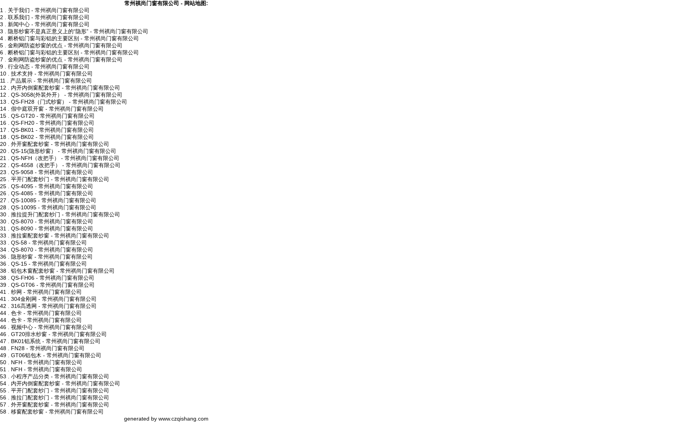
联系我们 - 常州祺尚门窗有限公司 (49, 17)
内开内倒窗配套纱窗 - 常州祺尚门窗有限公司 (65, 88)
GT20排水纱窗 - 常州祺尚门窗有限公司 (59, 334)
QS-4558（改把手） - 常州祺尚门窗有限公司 (65, 165)
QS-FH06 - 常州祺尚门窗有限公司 (52, 278)
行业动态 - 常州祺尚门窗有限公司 (49, 66)
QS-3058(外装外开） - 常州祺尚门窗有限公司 (66, 95)
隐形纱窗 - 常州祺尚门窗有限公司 (52, 257)
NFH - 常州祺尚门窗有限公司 (46, 362)
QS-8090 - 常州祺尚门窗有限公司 (52, 228)
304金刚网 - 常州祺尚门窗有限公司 (54, 299)
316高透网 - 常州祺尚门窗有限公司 (54, 306)
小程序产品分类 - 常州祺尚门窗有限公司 (60, 376)
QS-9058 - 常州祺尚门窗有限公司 (52, 172)
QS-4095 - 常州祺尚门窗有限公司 (52, 186)
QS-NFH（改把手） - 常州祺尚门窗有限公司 (65, 158)
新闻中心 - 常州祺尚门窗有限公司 (49, 24)
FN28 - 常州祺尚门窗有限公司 (47, 348)
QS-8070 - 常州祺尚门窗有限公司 (52, 221)
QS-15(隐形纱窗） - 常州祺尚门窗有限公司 (63, 151)
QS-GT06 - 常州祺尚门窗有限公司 (53, 285)
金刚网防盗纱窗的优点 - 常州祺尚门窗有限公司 (65, 45)
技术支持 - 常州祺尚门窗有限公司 (52, 73)
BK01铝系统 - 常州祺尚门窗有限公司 (56, 341)
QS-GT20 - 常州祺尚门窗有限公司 (53, 116)
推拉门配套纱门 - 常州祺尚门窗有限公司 (60, 397)
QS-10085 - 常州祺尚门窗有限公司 (53, 200)
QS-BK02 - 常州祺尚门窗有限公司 (52, 137)
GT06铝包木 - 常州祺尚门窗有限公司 (56, 355)
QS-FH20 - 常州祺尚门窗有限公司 (52, 123)
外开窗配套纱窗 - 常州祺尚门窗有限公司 (60, 144)
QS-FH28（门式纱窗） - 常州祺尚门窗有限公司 (69, 102)
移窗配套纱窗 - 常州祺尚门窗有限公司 (57, 411)
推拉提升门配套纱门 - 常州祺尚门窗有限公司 (65, 214)
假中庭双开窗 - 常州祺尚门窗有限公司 (57, 109)
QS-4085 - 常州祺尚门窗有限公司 (52, 193)
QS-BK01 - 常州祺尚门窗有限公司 (52, 130)
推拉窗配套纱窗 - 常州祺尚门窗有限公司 (60, 235)
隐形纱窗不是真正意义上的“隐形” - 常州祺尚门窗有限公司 (78, 31)
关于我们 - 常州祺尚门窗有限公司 (49, 10)
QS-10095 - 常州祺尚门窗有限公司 (53, 207)
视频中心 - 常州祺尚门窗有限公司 (52, 327)
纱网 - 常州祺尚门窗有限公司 (46, 292)
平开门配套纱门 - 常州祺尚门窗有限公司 (60, 179)
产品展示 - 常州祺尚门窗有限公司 (51, 80)
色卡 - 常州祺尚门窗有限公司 (46, 313)
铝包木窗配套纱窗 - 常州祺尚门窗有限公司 (63, 271)
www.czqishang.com (183, 418)
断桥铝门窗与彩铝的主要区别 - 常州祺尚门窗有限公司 (73, 38)
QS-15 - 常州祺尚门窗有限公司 (49, 264)
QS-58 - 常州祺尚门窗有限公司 (49, 242)
